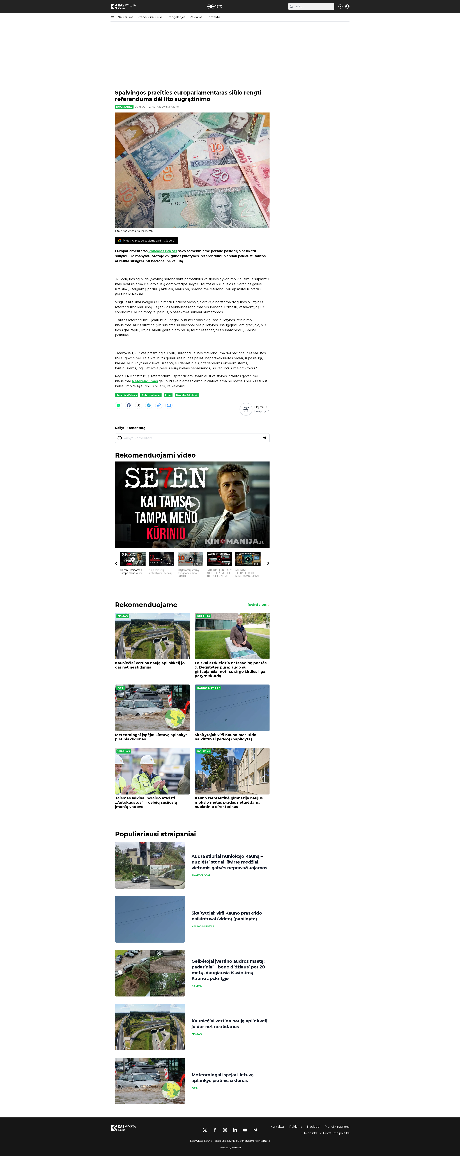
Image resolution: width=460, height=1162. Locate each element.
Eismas (123, 616)
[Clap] (246, 409)
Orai (121, 688)
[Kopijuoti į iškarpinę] (158, 405)
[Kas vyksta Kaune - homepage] (127, 6)
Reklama (196, 17)
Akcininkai (311, 1133)
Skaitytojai (201, 875)
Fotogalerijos (176, 17)
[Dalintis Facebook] (128, 405)
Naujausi (313, 1126)
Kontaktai (213, 17)
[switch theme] (340, 6)
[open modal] (347, 6)
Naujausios (125, 17)
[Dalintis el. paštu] (168, 405)
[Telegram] (148, 405)
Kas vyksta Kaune (168, 106)
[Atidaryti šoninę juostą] (113, 17)
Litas (168, 395)
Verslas (124, 751)
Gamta (197, 986)
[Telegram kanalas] (255, 1130)
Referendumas (145, 381)
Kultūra (203, 616)
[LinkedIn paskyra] (235, 1130)
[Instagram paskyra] (225, 1130)
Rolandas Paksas (162, 251)
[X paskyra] (205, 1130)
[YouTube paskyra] (245, 1130)
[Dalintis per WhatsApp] (118, 405)
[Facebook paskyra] (215, 1130)
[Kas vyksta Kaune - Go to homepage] (127, 1128)
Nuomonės (124, 106)
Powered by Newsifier (230, 1147)
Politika (203, 751)
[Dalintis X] (138, 405)
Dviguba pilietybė (186, 395)
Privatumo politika (336, 1133)
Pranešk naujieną (149, 17)
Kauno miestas (208, 688)
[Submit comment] (264, 438)
